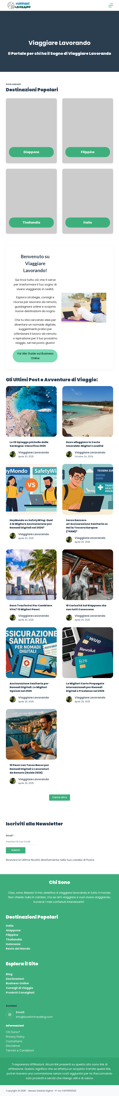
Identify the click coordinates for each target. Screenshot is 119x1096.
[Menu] (110, 5)
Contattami (14, 1041)
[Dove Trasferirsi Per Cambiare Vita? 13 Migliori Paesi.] (31, 574)
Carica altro (59, 797)
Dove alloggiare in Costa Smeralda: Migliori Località (84, 444)
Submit (15, 850)
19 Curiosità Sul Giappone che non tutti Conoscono (86, 607)
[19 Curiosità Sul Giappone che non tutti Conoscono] (87, 574)
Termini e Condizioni (20, 1050)
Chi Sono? (13, 1032)
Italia (9, 926)
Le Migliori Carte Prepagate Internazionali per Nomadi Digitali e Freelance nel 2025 (85, 687)
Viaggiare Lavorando (33, 452)
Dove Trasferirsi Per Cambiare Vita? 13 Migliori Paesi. (31, 607)
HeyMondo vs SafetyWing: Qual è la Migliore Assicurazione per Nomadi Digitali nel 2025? (31, 523)
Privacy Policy (15, 1037)
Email (10, 835)
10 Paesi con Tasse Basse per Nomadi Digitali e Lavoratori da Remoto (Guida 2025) (29, 768)
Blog (9, 974)
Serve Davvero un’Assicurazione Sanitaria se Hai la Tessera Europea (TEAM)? (87, 525)
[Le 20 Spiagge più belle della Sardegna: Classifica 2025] (31, 411)
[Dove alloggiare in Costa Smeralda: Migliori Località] (87, 411)
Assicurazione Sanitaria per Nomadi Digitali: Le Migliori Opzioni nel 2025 (29, 687)
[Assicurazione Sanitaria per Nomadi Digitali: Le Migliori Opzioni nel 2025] (31, 652)
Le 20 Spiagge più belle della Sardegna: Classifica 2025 (29, 444)
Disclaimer (13, 1046)
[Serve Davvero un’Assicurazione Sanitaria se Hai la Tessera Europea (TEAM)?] (87, 489)
